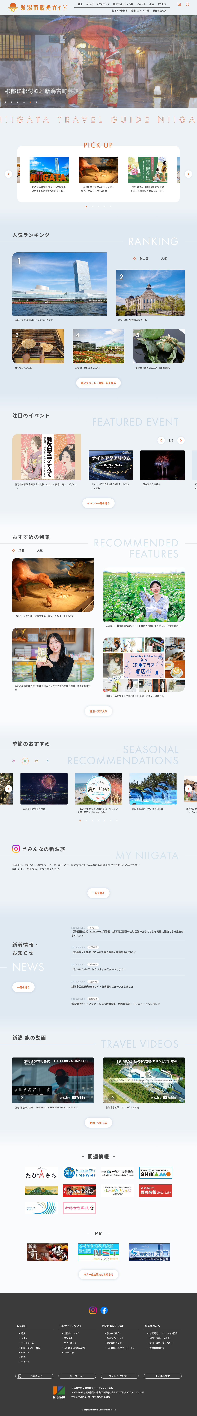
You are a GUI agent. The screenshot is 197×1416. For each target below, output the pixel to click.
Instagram (93, 1310)
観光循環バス (159, 10)
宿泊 (151, 4)
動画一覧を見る (98, 1123)
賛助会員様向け (157, 1347)
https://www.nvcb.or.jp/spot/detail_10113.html (111, 470)
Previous (8, 174)
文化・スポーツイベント (161, 1342)
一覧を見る (98, 893)
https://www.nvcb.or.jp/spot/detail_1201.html (153, 792)
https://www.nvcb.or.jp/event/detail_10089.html (46, 462)
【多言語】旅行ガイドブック (121, 1347)
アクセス (162, 4)
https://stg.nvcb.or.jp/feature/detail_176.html (49, 175)
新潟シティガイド (115, 1338)
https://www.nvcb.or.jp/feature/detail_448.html (144, 598)
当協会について (71, 1333)
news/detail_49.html (128, 1001)
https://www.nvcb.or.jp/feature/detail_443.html (53, 659)
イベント (141, 4)
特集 (80, 4)
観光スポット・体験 (123, 4)
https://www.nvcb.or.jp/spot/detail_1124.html (98, 61)
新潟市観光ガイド (37, 7)
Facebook (104, 1310)
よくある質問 (162, 1376)
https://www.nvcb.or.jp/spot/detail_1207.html (59, 287)
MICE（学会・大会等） (160, 1338)
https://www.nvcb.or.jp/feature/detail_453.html (98, 175)
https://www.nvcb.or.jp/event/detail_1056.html (162, 468)
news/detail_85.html (128, 932)
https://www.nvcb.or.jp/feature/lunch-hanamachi (147, 175)
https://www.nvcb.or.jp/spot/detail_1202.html (159, 349)
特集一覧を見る (98, 711)
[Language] (187, 4)
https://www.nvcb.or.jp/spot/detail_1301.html (98, 349)
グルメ (89, 4)
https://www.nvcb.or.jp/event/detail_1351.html (44, 792)
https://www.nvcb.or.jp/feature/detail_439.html (144, 667)
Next (3, 18)
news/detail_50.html (128, 984)
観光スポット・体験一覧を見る (98, 383)
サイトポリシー (71, 1342)
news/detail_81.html (128, 949)
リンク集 (68, 1338)
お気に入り (179, 4)
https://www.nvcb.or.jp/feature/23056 (98, 793)
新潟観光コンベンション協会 (163, 1333)
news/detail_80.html (128, 967)
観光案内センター (115, 1342)
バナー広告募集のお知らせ (98, 1274)
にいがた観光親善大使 (74, 1347)
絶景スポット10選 (140, 10)
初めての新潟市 (119, 10)
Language (187, 4)
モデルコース (103, 4)
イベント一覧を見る (98, 503)
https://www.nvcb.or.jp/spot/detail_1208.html (38, 349)
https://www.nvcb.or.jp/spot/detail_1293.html (150, 296)
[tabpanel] (98, 175)
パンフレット (77, 1376)
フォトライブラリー (120, 1376)
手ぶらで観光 (113, 1333)
